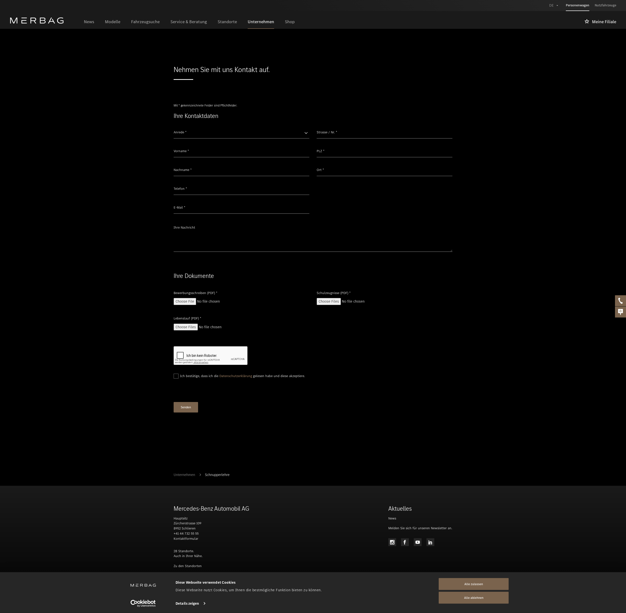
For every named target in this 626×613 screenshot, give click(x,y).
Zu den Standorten (188, 566)
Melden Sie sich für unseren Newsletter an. (420, 528)
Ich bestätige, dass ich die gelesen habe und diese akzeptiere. (242, 376)
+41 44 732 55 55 (186, 533)
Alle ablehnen (473, 598)
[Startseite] (44, 20)
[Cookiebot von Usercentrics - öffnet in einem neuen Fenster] (143, 603)
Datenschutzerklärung (235, 376)
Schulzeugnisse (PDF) (334, 293)
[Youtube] (418, 542)
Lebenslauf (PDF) (187, 318)
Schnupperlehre (217, 474)
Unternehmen (184, 474)
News (392, 518)
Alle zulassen (473, 584)
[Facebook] (405, 542)
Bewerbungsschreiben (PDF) (195, 293)
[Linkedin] (430, 542)
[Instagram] (392, 542)
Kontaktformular (186, 538)
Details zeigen (187, 603)
